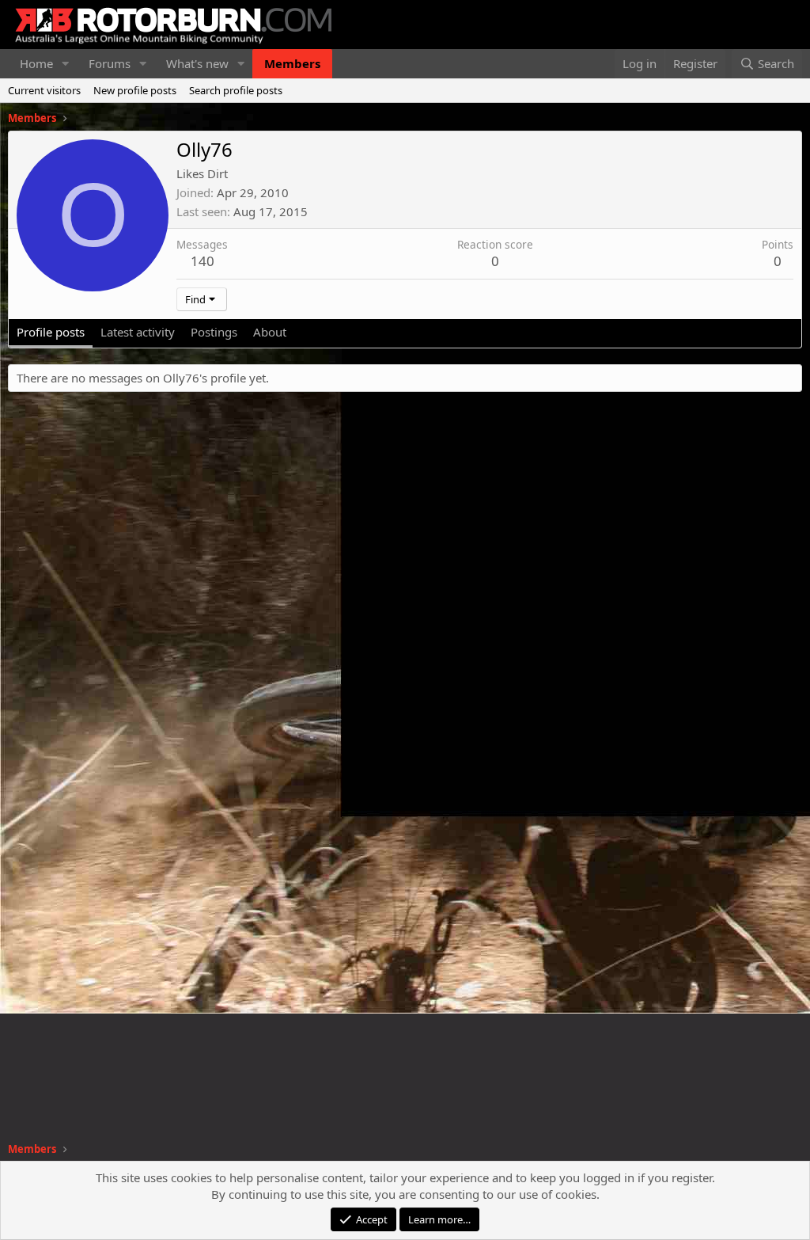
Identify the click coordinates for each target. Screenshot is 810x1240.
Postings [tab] (214, 332)
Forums (110, 63)
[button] (66, 63)
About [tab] (269, 332)
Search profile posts (235, 90)
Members (292, 63)
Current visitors (44, 90)
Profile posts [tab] (51, 332)
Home (36, 63)
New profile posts (134, 90)
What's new (197, 63)
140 (202, 261)
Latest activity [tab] (137, 332)
